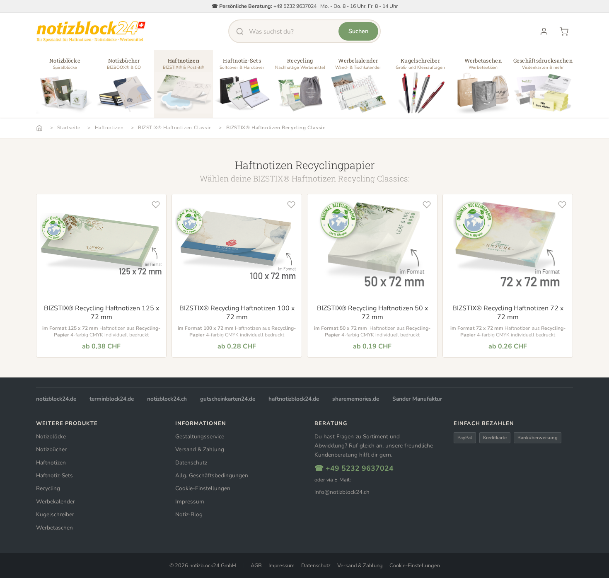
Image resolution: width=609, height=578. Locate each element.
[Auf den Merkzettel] (155, 204)
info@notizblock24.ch (342, 492)
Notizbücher (51, 449)
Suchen (358, 31)
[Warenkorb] (564, 31)
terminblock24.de (111, 399)
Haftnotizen (109, 127)
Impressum (189, 501)
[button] (65, 87)
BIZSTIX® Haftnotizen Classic (175, 127)
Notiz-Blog (189, 514)
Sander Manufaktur (417, 399)
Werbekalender (55, 501)
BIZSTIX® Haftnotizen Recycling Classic (276, 127)
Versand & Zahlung (199, 449)
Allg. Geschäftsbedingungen (211, 475)
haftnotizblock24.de (293, 399)
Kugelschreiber (55, 514)
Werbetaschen (54, 528)
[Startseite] (39, 128)
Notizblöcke (51, 436)
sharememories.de (355, 399)
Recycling (48, 488)
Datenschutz (191, 463)
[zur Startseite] (91, 31)
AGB (256, 565)
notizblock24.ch (167, 399)
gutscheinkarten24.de (227, 399)
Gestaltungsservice (199, 436)
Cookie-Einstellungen (202, 488)
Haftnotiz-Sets (54, 475)
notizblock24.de (56, 399)
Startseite (68, 127)
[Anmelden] (544, 31)
